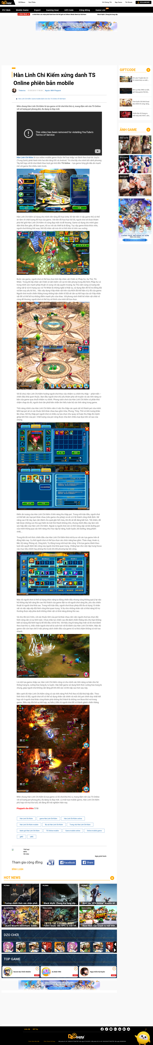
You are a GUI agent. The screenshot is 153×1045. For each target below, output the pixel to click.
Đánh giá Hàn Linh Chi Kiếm (30, 831)
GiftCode (128, 70)
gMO (21, 837)
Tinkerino (22, 90)
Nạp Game (118, 2)
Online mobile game (94, 831)
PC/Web (7, 885)
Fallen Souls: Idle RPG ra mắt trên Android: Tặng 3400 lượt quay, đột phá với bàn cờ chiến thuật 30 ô (60, 925)
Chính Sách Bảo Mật (33, 1041)
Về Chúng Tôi (107, 2)
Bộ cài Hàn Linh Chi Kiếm (54, 825)
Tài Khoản (128, 2)
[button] (115, 950)
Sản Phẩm (32, 2)
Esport (37, 10)
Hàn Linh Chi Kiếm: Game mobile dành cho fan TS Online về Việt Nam (42, 99)
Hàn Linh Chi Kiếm (26, 818)
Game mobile (8, 908)
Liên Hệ (27, 1029)
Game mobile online (72, 831)
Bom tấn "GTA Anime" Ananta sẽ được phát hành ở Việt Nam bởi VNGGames (87, 14)
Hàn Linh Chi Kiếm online (73, 818)
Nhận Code (140, 79)
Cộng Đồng (84, 10)
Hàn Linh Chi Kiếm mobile (29, 825)
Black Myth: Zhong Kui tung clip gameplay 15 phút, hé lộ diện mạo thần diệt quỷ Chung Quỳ (60, 903)
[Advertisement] (76, 49)
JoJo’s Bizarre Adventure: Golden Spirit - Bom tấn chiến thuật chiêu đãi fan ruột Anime (21, 925)
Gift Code (68, 10)
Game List (100, 10)
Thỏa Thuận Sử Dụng (49, 1041)
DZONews (21, 2)
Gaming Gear (52, 10)
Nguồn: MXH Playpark (53, 90)
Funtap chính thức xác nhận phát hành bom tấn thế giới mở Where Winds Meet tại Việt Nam (21, 903)
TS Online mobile (52, 831)
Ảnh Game (128, 130)
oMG (31, 837)
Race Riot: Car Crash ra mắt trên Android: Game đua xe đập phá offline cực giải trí (99, 925)
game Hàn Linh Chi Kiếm (48, 818)
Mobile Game (22, 10)
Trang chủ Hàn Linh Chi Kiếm (80, 825)
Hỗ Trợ (35, 1029)
